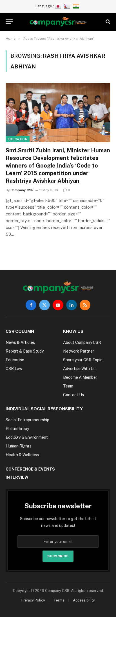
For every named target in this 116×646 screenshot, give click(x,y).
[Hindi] (77, 6)
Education (17, 139)
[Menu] (9, 21)
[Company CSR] (58, 22)
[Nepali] (68, 6)
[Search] (107, 21)
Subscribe (57, 556)
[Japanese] (59, 6)
